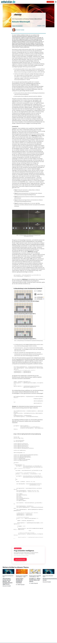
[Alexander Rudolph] (14, 30)
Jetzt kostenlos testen (20, 559)
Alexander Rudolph (20, 29)
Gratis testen (50, 1)
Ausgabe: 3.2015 (41, 25)
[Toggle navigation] (8, 2)
